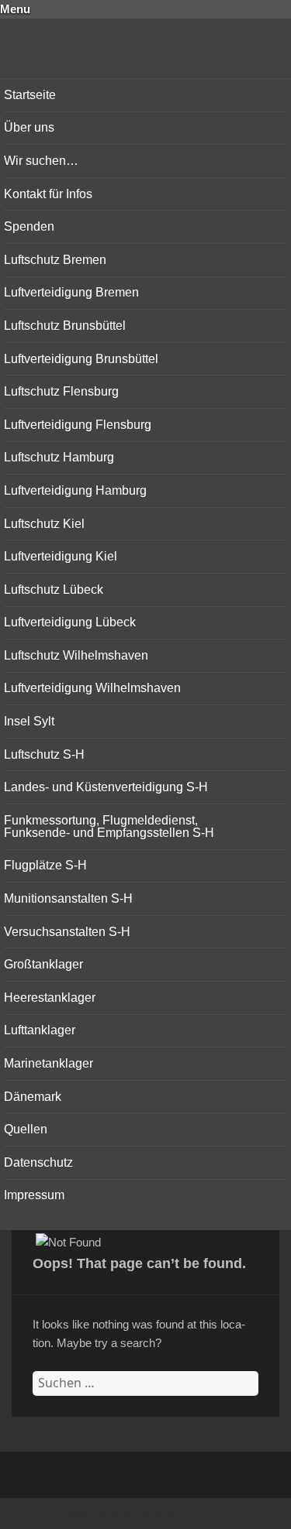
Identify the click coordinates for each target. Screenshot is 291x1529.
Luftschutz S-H (44, 754)
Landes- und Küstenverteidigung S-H (106, 787)
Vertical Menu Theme (176, 1514)
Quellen (25, 1129)
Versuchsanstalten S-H (67, 931)
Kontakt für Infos (48, 194)
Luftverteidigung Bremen (71, 292)
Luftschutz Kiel (44, 523)
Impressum (34, 1195)
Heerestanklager (49, 997)
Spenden (29, 226)
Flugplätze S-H (45, 865)
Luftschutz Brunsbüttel (65, 325)
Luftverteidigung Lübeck (70, 622)
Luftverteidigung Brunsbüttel (81, 358)
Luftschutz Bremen (55, 259)
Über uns (29, 127)
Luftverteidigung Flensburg (77, 424)
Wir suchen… (41, 160)
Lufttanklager (39, 1030)
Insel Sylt (29, 721)
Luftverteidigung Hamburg (75, 490)
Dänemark (32, 1096)
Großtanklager (43, 964)
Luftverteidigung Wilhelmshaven (92, 687)
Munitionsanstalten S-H (68, 898)
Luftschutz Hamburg (59, 457)
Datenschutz (38, 1162)
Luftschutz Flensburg (61, 391)
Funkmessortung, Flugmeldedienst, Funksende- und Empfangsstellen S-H (109, 826)
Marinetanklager (48, 1063)
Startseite (30, 94)
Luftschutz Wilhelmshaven (76, 655)
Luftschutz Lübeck (53, 589)
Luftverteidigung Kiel (60, 556)
